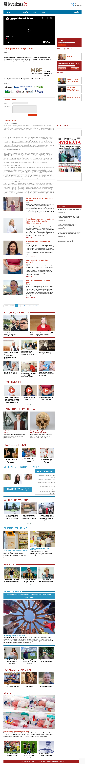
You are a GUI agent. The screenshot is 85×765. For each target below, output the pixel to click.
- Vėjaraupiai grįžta (50, 489)
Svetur (68, 12)
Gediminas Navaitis (71, 96)
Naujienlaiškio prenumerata (68, 64)
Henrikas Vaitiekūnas (72, 79)
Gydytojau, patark (12, 594)
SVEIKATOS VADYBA (34, 11)
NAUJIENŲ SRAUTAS (9, 11)
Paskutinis (35, 305)
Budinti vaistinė (42, 11)
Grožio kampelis (47, 594)
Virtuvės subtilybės (36, 594)
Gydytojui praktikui (76, 11)
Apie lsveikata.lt (25, 762)
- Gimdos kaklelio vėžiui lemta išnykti (46, 479)
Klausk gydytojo (17, 489)
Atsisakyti (75, 68)
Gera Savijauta (29, 597)
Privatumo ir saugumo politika (55, 762)
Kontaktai (42, 762)
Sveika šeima (59, 12)
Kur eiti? (63, 206)
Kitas (30, 305)
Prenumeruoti (62, 68)
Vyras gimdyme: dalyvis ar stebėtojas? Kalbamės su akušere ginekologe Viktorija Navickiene (40, 221)
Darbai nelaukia (71, 56)
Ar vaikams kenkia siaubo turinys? (38, 242)
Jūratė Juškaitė (70, 87)
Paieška (60, 40)
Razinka (51, 12)
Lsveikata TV (17, 12)
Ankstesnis (12, 305)
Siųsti (32, 115)
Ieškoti (62, 45)
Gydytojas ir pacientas (25, 11)
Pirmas (6, 305)
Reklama (34, 762)
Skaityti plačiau (30, 215)
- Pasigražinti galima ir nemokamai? (46, 486)
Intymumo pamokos (24, 594)
